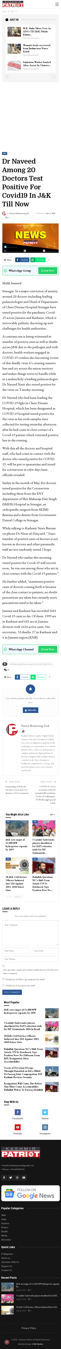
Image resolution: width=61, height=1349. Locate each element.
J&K (4, 153)
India (3, 1219)
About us (5, 1258)
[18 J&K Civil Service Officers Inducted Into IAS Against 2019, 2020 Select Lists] (17, 866)
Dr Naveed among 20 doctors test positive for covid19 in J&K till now (31, 664)
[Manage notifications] (6, 1342)
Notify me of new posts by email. (20, 985)
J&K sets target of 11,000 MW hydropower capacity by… (37, 1285)
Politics (4, 1227)
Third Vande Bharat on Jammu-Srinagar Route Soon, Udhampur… (35, 31)
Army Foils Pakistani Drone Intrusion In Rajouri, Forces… (38, 48)
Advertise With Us (10, 1262)
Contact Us (6, 1270)
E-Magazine (7, 1254)
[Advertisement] (30, 114)
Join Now (49, 270)
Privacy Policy (28, 1328)
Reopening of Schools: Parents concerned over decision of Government (16, 789)
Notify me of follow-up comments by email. (25, 979)
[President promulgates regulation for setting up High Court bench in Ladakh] (14, 66)
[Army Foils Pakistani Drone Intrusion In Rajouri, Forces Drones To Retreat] (14, 49)
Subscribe (32, 710)
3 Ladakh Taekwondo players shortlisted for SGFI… (37, 1295)
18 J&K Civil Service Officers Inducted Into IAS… (37, 1307)
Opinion (5, 1223)
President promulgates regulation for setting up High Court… (36, 65)
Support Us (6, 1266)
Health (4, 1231)
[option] (30, 50)
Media (4, 1235)
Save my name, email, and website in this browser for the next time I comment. (30, 972)
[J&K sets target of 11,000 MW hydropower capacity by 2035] (17, 828)
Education (6, 1239)
